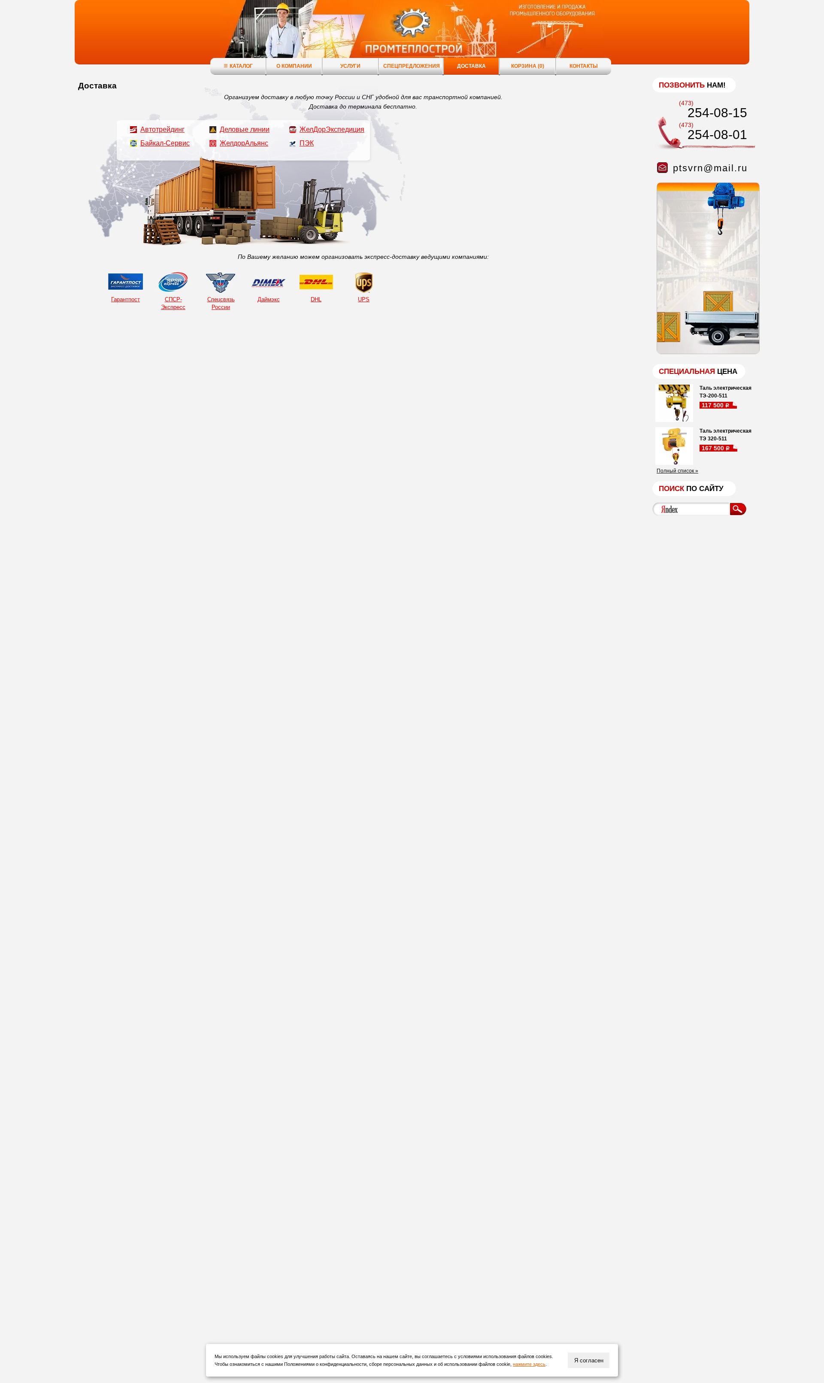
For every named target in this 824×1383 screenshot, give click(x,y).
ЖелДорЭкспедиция (332, 129)
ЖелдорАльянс (244, 143)
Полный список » (677, 471)
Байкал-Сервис (165, 143)
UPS (364, 299)
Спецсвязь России (221, 303)
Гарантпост (125, 299)
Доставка (471, 66)
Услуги (350, 66)
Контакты (584, 66)
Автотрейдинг (162, 129)
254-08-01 (717, 134)
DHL (316, 299)
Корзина (527, 66)
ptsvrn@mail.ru (710, 168)
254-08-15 (717, 113)
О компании (294, 66)
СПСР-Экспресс (173, 303)
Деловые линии (245, 129)
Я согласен (588, 1360)
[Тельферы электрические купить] (706, 352)
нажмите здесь (529, 1364)
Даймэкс (269, 299)
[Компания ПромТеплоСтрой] (412, 36)
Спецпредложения (411, 66)
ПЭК (307, 143)
